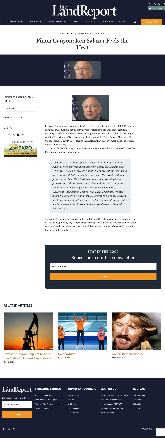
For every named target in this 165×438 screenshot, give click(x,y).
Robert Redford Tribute (128, 354)
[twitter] (155, 4)
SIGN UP (103, 276)
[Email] (23, 135)
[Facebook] (9, 135)
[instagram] (159, 4)
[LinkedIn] (18, 135)
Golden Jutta (66, 354)
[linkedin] (164, 4)
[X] (13, 135)
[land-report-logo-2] (84, 6)
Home (62, 33)
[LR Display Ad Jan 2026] (20, 140)
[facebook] (150, 4)
